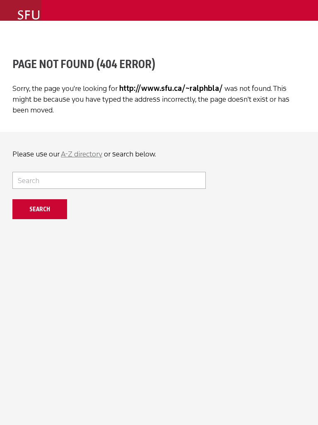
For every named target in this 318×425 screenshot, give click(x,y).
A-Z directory (81, 154)
